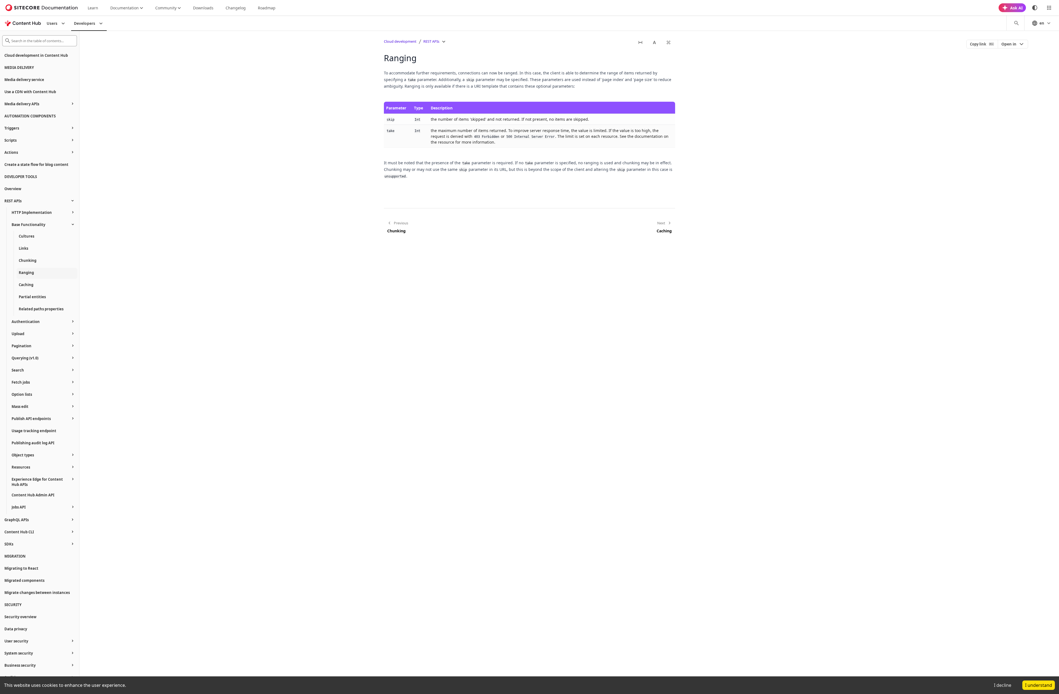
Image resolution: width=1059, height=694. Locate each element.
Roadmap (267, 7)
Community (165, 7)
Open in (1008, 44)
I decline (1002, 685)
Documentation (124, 7)
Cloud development (400, 41)
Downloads (203, 7)
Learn (93, 7)
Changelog (236, 7)
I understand (1038, 685)
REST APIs (431, 41)
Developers (84, 23)
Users (52, 23)
